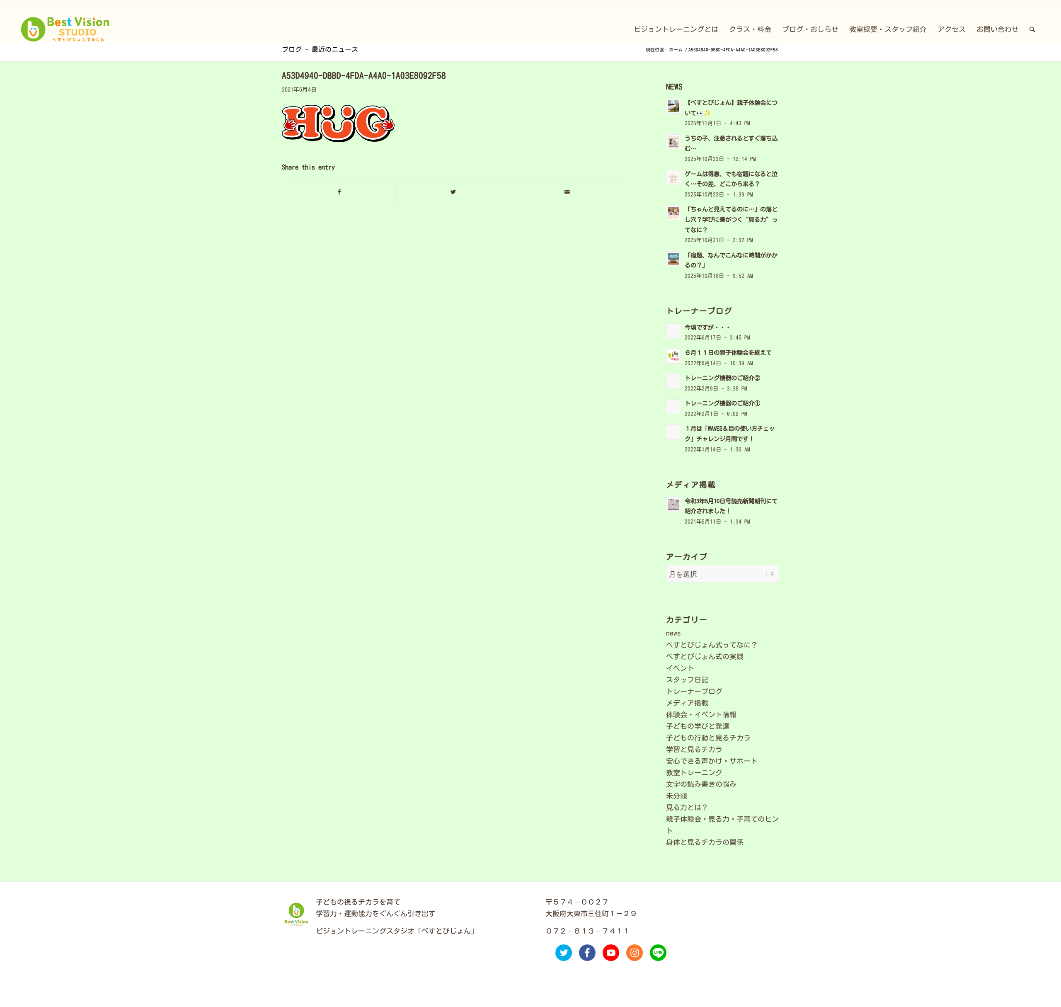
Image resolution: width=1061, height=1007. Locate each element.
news (673, 632)
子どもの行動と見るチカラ (708, 737)
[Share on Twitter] (453, 192)
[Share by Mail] (567, 192)
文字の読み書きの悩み (701, 784)
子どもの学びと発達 (697, 726)
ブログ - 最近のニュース (320, 49)
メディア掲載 (687, 702)
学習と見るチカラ (694, 749)
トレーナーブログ (694, 691)
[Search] (1032, 29)
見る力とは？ (687, 807)
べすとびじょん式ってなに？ (712, 644)
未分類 (676, 795)
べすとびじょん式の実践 (705, 656)
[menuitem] (676, 29)
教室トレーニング (694, 772)
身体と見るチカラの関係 (705, 842)
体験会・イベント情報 (701, 714)
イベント (680, 668)
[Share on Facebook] (339, 192)
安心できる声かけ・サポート (712, 760)
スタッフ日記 (687, 679)
